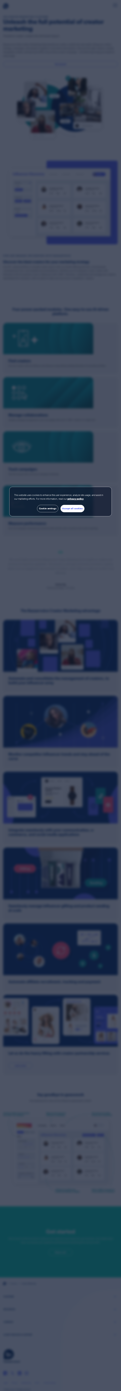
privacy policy (75, 499)
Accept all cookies (72, 508)
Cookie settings (47, 508)
